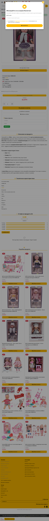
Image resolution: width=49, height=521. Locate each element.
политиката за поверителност (21, 21)
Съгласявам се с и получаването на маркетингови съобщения (22, 21)
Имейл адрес (9, 15)
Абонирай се (25, 25)
